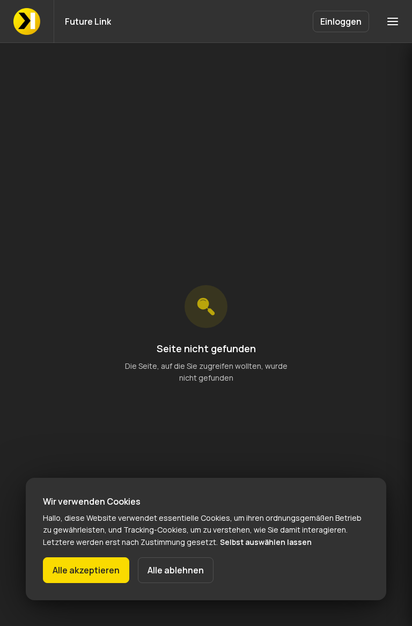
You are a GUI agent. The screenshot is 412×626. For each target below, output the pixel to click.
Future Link (88, 21)
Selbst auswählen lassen (266, 542)
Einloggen (341, 21)
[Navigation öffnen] (392, 21)
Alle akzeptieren (86, 570)
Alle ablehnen (176, 570)
